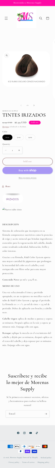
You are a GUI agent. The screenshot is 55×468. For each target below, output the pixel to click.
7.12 (20, 138)
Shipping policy (43, 462)
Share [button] (7, 186)
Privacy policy (14, 462)
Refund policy (46, 458)
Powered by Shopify (30, 458)
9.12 (31, 138)
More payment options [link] (28, 178)
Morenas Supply (16, 458)
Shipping (5, 127)
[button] (6, 18)
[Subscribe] (45, 414)
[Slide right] (34, 105)
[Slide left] (21, 105)
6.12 (9, 138)
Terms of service (28, 462)
